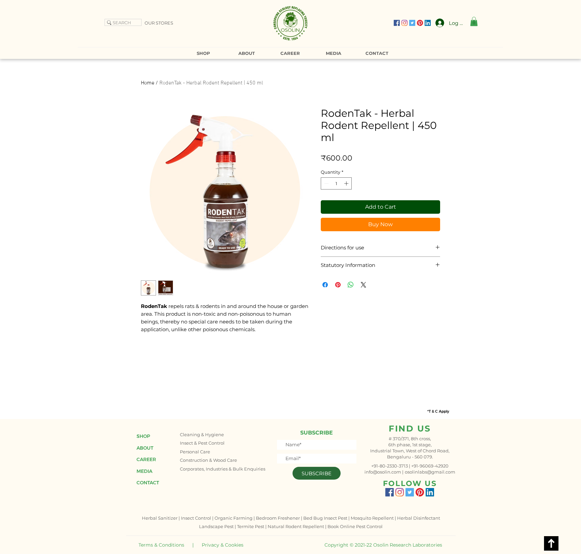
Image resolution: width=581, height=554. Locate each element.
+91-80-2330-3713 (389, 466)
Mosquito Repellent (372, 518)
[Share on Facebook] (325, 285)
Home (147, 83)
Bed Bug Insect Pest (325, 518)
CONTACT (148, 483)
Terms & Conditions (161, 545)
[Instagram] (404, 23)
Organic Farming (234, 518)
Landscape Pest (216, 526)
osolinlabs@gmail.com (430, 472)
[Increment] (347, 183)
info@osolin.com (382, 472)
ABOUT (145, 448)
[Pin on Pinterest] (338, 285)
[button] (474, 21)
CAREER (146, 459)
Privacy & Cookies (222, 545)
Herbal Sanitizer (160, 518)
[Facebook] (397, 23)
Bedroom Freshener (278, 518)
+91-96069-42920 (430, 466)
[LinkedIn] (428, 23)
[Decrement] (326, 183)
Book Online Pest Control (355, 526)
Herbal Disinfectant (418, 518)
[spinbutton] (336, 183)
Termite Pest (250, 526)
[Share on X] (363, 285)
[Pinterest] (420, 23)
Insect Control (196, 518)
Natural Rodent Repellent (296, 526)
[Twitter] (412, 23)
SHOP (143, 436)
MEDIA (144, 471)
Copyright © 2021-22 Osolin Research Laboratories (383, 545)
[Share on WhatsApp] (351, 285)
